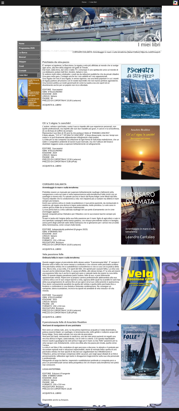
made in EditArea (89, 409)
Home (84, 2)
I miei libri (93, 2)
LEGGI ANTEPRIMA (51, 369)
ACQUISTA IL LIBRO (51, 105)
